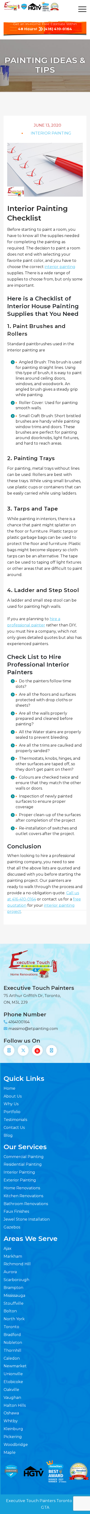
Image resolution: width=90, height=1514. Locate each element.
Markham (13, 1256)
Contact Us (14, 1127)
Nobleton (13, 1342)
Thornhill (12, 1350)
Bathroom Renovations (26, 1204)
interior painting (60, 266)
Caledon (12, 1358)
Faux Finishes (16, 1211)
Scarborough (16, 1279)
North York (14, 1319)
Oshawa (11, 1413)
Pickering (13, 1436)
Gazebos (12, 1227)
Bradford (12, 1334)
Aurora (10, 1272)
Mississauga (14, 1295)
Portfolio (12, 1112)
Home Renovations (22, 1188)
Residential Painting (23, 1164)
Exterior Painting (20, 1180)
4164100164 (19, 1022)
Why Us (11, 1104)
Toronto (11, 1327)
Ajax (8, 1248)
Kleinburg (13, 1429)
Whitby (11, 1421)
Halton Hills (15, 1405)
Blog (8, 1135)
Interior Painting (19, 1172)
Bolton (10, 1311)
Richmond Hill (17, 1264)
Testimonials (15, 1119)
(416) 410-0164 (58, 29)
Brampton (13, 1287)
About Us (13, 1096)
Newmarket (15, 1366)
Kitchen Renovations (23, 1196)
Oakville (11, 1389)
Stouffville (14, 1303)
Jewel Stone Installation (27, 1219)
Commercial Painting (24, 1156)
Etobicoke (13, 1381)
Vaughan (12, 1397)
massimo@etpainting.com (33, 1028)
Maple (10, 1452)
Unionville (13, 1374)
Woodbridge (16, 1444)
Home (9, 1088)
